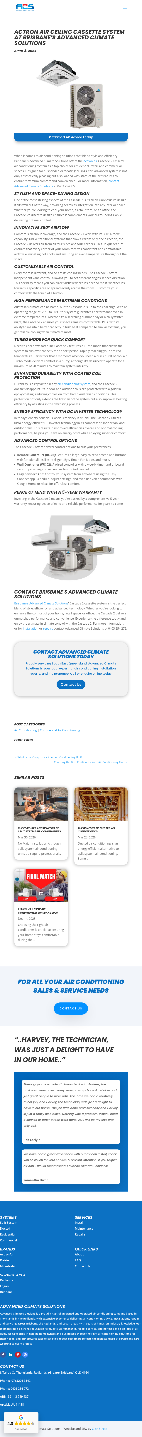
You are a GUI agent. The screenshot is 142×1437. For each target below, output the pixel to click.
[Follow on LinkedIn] (10, 1355)
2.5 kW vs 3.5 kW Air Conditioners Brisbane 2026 (38, 910)
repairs (48, 628)
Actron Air (90, 161)
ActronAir (7, 1254)
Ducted (5, 1228)
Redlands (6, 1280)
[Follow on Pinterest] (18, 1355)
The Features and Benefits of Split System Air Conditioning (39, 829)
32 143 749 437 (18, 1397)
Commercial (8, 1240)
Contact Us (71, 684)
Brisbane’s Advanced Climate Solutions (41, 603)
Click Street (99, 1429)
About (79, 1254)
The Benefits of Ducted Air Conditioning (96, 829)
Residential (7, 1234)
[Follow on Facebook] (3, 1355)
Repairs (80, 1234)
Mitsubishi (7, 1266)
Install (79, 1223)
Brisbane (6, 1292)
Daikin (4, 1260)
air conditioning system (74, 384)
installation (30, 628)
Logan (4, 1286)
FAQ (78, 1260)
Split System (8, 1223)
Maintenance (84, 1228)
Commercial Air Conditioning (60, 730)
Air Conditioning (25, 730)
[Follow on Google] (25, 1355)
